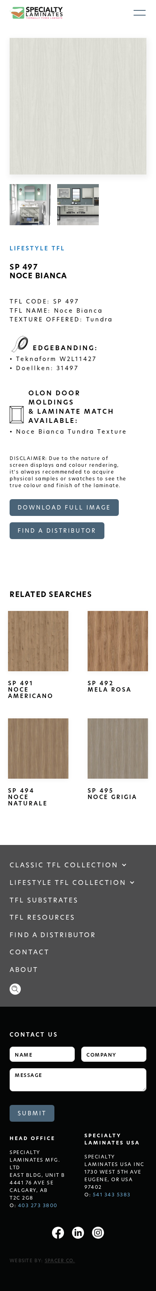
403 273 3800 (38, 1205)
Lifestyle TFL (37, 248)
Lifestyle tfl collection (68, 882)
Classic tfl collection (64, 865)
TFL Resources (42, 917)
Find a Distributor (53, 934)
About (24, 969)
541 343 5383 (112, 1194)
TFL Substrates (44, 900)
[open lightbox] (30, 204)
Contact (30, 952)
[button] (139, 13)
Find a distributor (57, 530)
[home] (36, 13)
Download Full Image (64, 507)
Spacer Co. (60, 1260)
